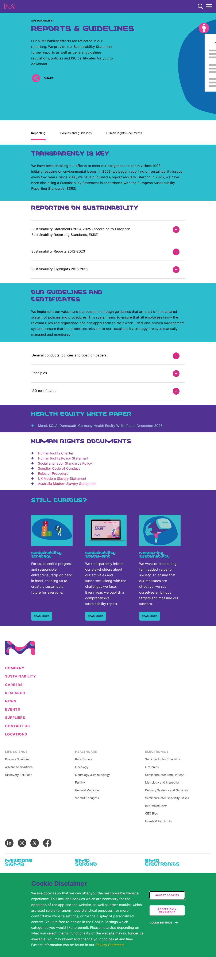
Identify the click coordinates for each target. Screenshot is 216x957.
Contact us (17, 726)
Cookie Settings (161, 922)
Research (15, 693)
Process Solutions (17, 759)
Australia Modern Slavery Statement (67, 483)
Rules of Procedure (53, 473)
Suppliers (15, 718)
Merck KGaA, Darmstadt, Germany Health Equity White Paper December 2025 (100, 425)
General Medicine (87, 790)
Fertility (80, 782)
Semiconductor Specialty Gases (167, 798)
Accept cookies (167, 895)
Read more (42, 616)
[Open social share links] (36, 78)
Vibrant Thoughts (87, 798)
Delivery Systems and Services (166, 790)
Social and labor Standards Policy (65, 463)
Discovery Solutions (18, 775)
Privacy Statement (110, 945)
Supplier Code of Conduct (59, 468)
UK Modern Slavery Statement (62, 478)
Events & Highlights (158, 821)
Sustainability (41, 20)
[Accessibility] (204, 28)
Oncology (81, 767)
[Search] (200, 6)
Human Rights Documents (124, 133)
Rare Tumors (83, 759)
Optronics (152, 767)
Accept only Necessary (167, 910)
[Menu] (208, 6)
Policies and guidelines (76, 133)
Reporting (38, 133)
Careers (14, 685)
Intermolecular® (156, 806)
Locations (16, 734)
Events (12, 709)
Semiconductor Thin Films (163, 759)
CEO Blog (151, 813)
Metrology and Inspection (162, 782)
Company (14, 668)
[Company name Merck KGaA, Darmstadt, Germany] (9, 6)
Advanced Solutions (18, 767)
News (10, 701)
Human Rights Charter (55, 453)
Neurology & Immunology (92, 775)
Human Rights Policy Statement (63, 458)
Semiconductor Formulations (164, 775)
